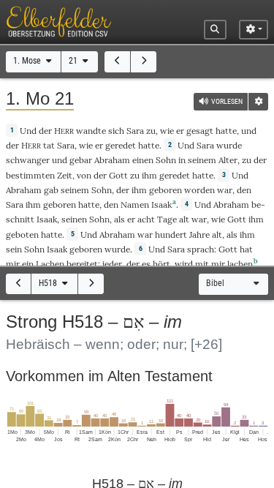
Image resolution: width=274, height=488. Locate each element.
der (100, 175)
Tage (167, 219)
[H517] (18, 284)
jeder (112, 263)
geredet (120, 145)
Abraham (112, 159)
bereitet (82, 263)
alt (184, 219)
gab (51, 189)
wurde (229, 145)
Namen (135, 204)
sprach (200, 249)
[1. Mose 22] (143, 61)
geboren (165, 189)
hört (161, 263)
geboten (22, 234)
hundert (171, 234)
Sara (135, 130)
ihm (149, 175)
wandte (91, 130)
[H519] (91, 284)
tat (49, 145)
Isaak (161, 204)
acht (146, 219)
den (244, 189)
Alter (227, 159)
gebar (80, 159)
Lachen (50, 263)
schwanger (28, 159)
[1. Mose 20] (117, 61)
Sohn (166, 159)
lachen (240, 263)
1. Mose (28, 61)
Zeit (64, 175)
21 (74, 61)
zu (151, 130)
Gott (118, 175)
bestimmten (30, 175)
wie (167, 130)
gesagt (199, 130)
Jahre (199, 234)
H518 (49, 283)
